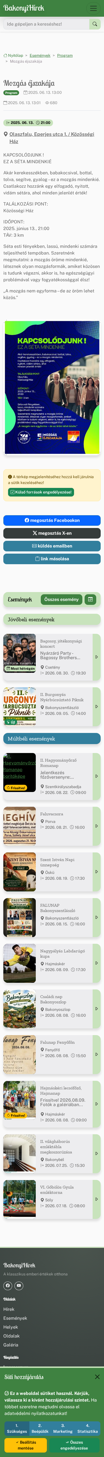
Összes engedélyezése (74, 1445)
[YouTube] (18, 1286)
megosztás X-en (54, 533)
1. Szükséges (17, 1428)
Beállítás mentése (27, 1445)
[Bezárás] (97, 1376)
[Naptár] (90, 599)
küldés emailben (54, 546)
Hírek (8, 1309)
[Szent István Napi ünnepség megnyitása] (97, 871)
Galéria (10, 1345)
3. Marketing (63, 1428)
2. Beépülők (40, 1428)
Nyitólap (15, 55)
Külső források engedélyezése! (43, 492)
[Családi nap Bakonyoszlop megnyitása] (97, 1008)
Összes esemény (61, 599)
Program (65, 55)
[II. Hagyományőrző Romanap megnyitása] (97, 776)
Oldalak (11, 1336)
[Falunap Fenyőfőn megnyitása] (97, 1054)
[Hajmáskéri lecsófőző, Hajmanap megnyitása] (97, 1104)
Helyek (10, 1327)
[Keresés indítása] (95, 24)
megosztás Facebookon (54, 520)
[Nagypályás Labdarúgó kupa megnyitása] (97, 963)
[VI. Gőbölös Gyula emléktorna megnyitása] (97, 1199)
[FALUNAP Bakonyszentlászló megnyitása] (97, 917)
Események (40, 55)
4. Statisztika (87, 1428)
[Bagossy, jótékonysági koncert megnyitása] (97, 657)
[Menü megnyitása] (93, 8)
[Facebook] (7, 1286)
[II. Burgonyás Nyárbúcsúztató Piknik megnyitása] (97, 706)
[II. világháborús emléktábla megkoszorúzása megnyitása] (97, 1153)
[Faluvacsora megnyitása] (97, 826)
